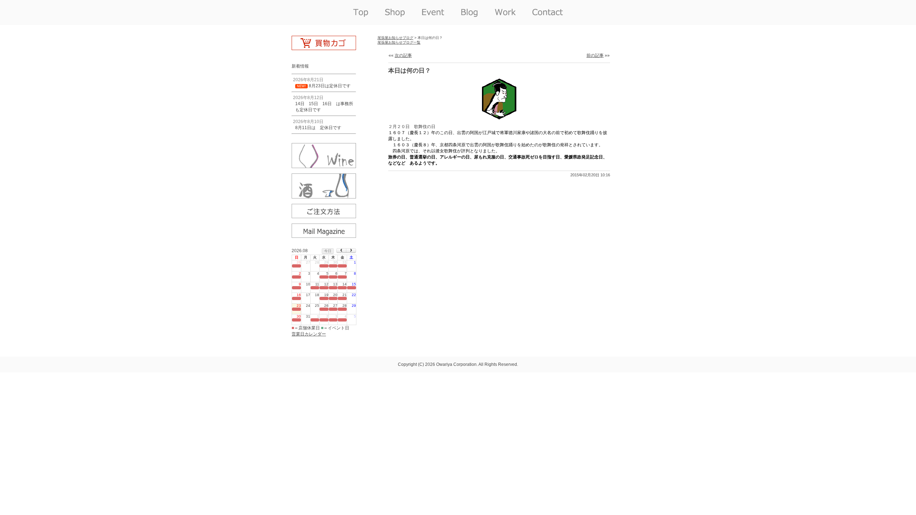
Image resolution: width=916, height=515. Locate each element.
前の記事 (595, 55)
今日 (327, 251)
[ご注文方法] (324, 215)
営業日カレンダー (309, 334)
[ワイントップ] (324, 165)
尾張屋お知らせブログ (395, 38)
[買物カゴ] (324, 47)
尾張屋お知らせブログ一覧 (398, 42)
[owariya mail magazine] (324, 235)
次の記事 (403, 55)
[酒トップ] (324, 195)
